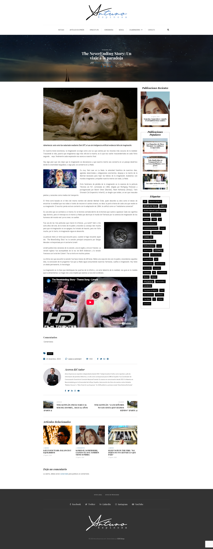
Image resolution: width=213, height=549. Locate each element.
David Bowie (149, 241)
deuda (159, 246)
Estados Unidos (148, 264)
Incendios (147, 273)
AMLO (163, 206)
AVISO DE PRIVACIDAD (112, 495)
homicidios (157, 268)
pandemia (147, 286)
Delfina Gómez (149, 246)
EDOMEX (158, 250)
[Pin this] (111, 66)
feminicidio (147, 268)
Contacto (151, 30)
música (50, 353)
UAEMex (160, 299)
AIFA (145, 202)
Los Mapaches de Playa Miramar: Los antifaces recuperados (155, 146)
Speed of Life (94, 30)
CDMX (154, 219)
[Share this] (101, 66)
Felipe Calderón (160, 264)
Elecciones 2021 (155, 255)
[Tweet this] (104, 66)
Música (121, 30)
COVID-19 (148, 237)
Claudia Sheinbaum (150, 224)
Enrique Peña (148, 259)
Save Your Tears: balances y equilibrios (57, 451)
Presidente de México (150, 290)
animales (146, 215)
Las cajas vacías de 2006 (155, 183)
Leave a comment (75, 359)
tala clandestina (148, 295)
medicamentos (162, 272)
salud (161, 290)
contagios (146, 232)
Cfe (160, 219)
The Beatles (159, 295)
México (154, 277)
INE (154, 272)
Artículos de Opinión (77, 30)
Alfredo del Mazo (150, 206)
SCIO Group (120, 539)
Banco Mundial (156, 215)
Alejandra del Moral (155, 202)
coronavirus (157, 232)
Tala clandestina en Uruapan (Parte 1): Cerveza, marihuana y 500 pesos (155, 163)
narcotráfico (160, 281)
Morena (146, 277)
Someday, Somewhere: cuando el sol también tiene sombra (87, 452)
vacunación (147, 304)
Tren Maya (147, 299)
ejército (146, 255)
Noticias (61, 30)
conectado (64, 473)
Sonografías (108, 30)
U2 (154, 299)
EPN (156, 259)
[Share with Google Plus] (108, 66)
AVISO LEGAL (98, 495)
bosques (146, 219)
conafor (163, 228)
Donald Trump (147, 250)
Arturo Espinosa (102, 62)
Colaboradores (134, 30)
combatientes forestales (150, 228)
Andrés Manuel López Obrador (154, 210)
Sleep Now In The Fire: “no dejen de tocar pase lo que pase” (122, 452)
